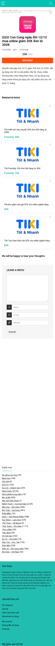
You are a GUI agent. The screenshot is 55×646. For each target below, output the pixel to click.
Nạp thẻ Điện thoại (10, 501)
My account (7, 621)
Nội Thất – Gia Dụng (11, 510)
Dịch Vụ (5, 485)
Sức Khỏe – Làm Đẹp (11, 520)
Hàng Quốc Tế (8, 491)
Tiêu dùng (6, 533)
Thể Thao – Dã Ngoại (11, 523)
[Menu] (3, 3)
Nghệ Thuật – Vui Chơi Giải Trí (15, 504)
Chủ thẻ (5, 481)
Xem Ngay (27, 60)
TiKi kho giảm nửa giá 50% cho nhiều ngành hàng (26, 204)
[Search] (51, 3)
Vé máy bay (7, 536)
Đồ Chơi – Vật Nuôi (10, 552)
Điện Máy (6, 545)
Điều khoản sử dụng (10, 616)
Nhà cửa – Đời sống (11, 507)
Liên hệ (5, 609)
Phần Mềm (6, 513)
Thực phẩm (7, 529)
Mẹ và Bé (13, 10)
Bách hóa (6, 478)
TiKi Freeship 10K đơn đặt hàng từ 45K (22, 168)
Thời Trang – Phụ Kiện (12, 526)
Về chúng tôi (7, 605)
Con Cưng (24, 50)
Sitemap (5, 629)
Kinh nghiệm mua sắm (12, 494)
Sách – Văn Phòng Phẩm (13, 517)
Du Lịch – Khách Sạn (11, 488)
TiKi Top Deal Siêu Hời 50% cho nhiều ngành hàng (27, 240)
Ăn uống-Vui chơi (9, 475)
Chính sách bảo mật (10, 613)
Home (4, 10)
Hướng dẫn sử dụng (10, 625)
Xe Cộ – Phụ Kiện (9, 539)
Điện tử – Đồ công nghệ (12, 549)
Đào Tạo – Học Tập (10, 542)
